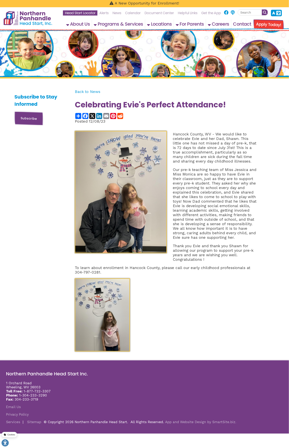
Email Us (13, 407)
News (116, 13)
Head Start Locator (80, 13)
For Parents (191, 24)
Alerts (104, 13)
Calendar (133, 13)
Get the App (211, 13)
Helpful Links (187, 13)
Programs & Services (120, 24)
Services (13, 422)
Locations (161, 24)
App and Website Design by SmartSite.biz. (200, 422)
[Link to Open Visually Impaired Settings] (5, 442)
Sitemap (34, 422)
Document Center (159, 13)
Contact (242, 24)
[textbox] (250, 12)
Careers (220, 24)
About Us (79, 24)
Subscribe (28, 118)
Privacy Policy (17, 414)
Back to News (87, 91)
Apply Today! (268, 24)
